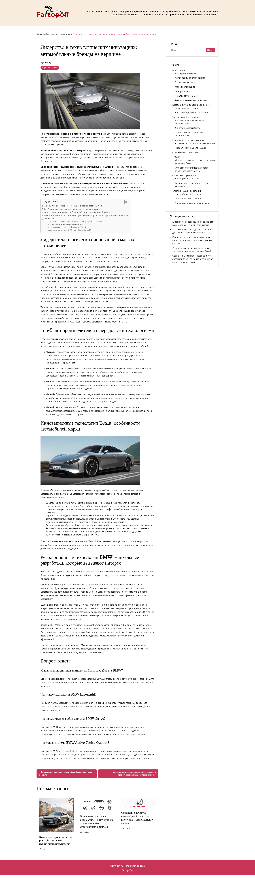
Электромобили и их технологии (192, 203)
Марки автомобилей (61, 34)
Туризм (147, 14)
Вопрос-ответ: (51, 219)
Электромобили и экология (201, 14)
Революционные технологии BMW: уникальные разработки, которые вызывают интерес (86, 215)
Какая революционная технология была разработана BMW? (77, 222)
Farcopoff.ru (127, 870)
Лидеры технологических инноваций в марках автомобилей (73, 206)
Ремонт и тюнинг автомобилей (191, 100)
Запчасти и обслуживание (164, 11)
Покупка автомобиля (186, 96)
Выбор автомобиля (185, 82)
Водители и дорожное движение (192, 112)
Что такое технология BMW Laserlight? (68, 224)
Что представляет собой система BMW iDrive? (71, 227)
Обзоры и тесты (183, 91)
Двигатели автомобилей (187, 128)
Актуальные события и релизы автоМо (195, 143)
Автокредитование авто (187, 73)
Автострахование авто (187, 178)
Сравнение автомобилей (125, 14)
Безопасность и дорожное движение (125, 11)
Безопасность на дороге (187, 108)
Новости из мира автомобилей (191, 148)
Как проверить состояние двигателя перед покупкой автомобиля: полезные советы (192, 240)
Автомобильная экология (188, 194)
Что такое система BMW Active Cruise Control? (71, 230)
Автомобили (93, 11)
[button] (125, 202)
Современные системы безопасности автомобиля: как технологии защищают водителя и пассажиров (192, 259)
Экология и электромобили (189, 198)
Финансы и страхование (168, 14)
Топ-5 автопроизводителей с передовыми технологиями (71, 209)
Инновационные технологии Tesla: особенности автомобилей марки (77, 212)
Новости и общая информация (199, 11)
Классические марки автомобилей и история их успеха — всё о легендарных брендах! (96, 821)
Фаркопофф (43, 34)
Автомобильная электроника (190, 78)
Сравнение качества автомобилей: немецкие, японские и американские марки (137, 818)
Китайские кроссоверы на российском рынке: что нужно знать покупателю (55, 840)
